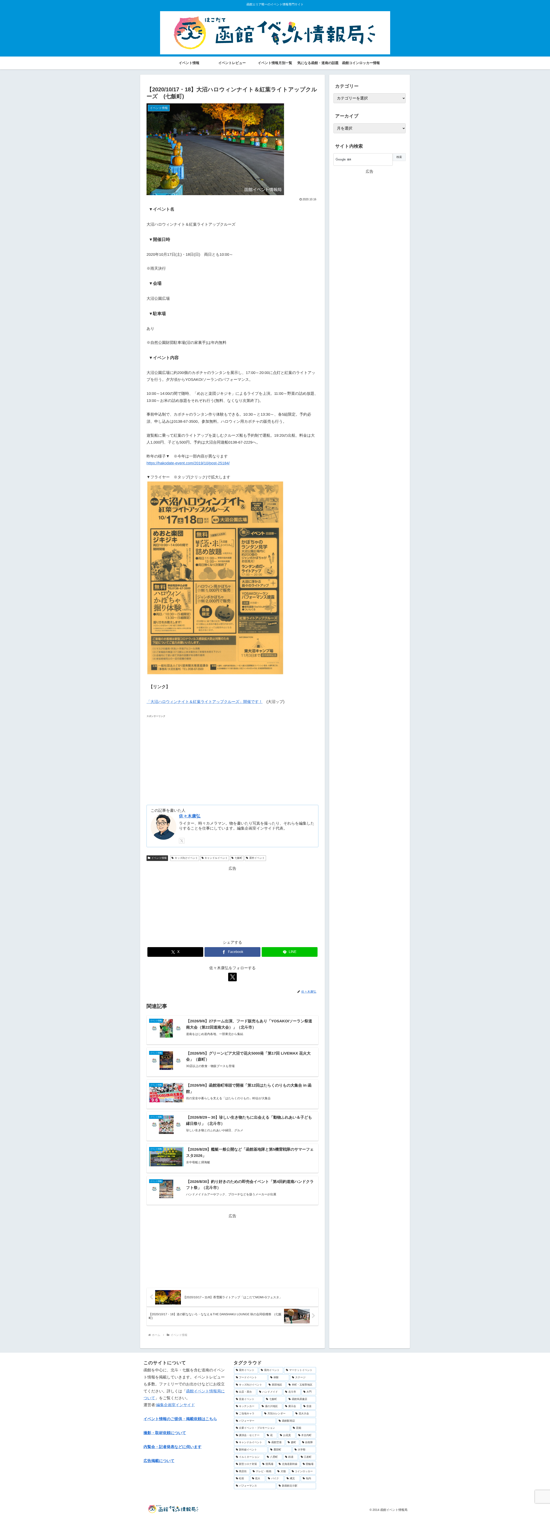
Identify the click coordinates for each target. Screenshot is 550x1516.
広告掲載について (159, 1461)
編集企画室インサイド (175, 1405)
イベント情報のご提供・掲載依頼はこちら (180, 1419)
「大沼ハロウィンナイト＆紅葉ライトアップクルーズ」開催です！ (205, 702)
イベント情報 (159, 857)
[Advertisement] (232, 756)
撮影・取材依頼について (165, 1433)
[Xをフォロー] (182, 841)
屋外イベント (257, 857)
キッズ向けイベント (186, 857)
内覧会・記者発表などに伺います (173, 1447)
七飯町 (238, 857)
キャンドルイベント (216, 857)
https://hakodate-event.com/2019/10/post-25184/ (188, 463)
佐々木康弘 (189, 816)
